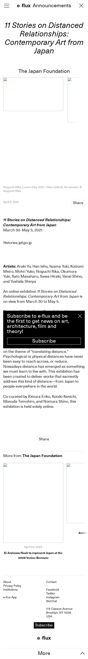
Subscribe (44, 341)
